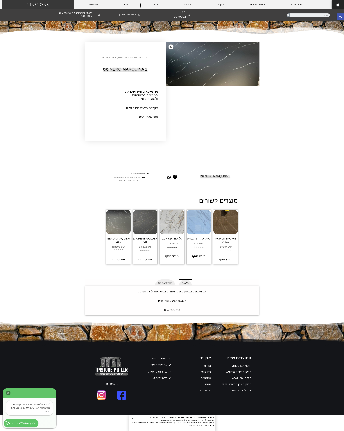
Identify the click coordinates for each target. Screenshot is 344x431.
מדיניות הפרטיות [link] (207, 425)
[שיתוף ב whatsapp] (169, 177)
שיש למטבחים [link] (125, 180)
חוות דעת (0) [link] (165, 283)
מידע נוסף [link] (225, 259)
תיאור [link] (185, 283)
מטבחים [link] (135, 180)
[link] (340, 16)
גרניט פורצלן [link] (135, 177)
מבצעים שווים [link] (92, 4)
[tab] (185, 282)
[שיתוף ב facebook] (175, 177)
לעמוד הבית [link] (296, 4)
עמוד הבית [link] (143, 57)
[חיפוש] (288, 15)
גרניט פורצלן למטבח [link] (121, 177)
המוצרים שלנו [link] (259, 4)
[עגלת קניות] (338, 4)
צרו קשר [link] (187, 4)
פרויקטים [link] (221, 4)
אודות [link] (155, 4)
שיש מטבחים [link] (131, 57)
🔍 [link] (171, 46)
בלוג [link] (126, 4)
